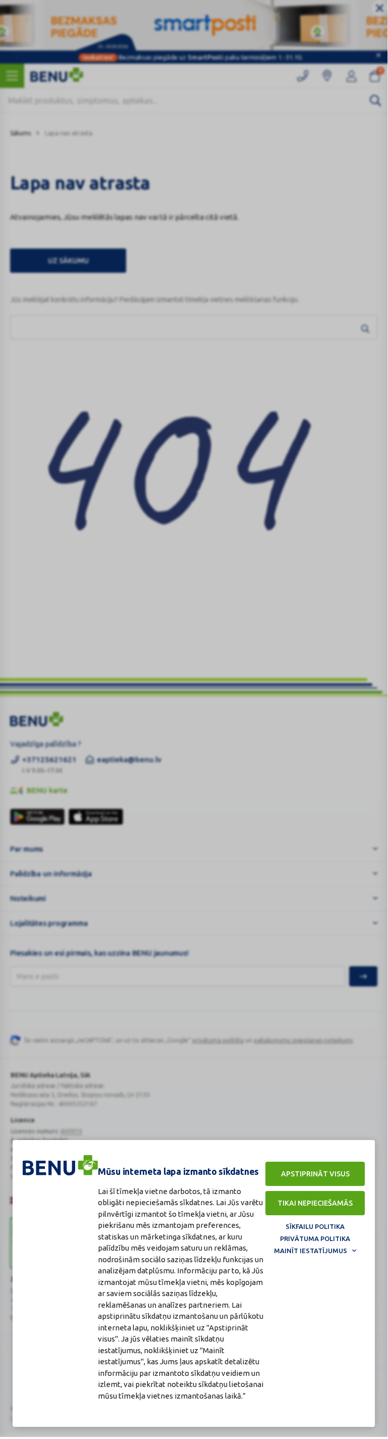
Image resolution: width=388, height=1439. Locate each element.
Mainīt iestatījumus (310, 1250)
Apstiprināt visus (315, 1174)
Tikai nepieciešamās (315, 1203)
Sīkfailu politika (315, 1226)
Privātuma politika (315, 1238)
